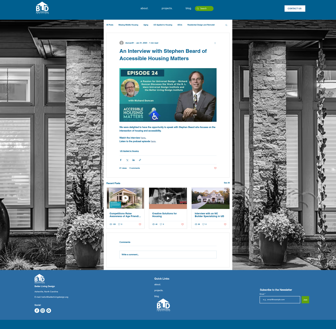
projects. (158, 290)
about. (157, 284)
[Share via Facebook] (120, 160)
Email (262, 294)
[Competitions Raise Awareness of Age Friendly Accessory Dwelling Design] (125, 198)
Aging (145, 25)
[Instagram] (42, 310)
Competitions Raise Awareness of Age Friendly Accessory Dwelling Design (125, 215)
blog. (156, 296)
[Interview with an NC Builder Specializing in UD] (211, 198)
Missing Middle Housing (128, 25)
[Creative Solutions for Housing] (168, 198)
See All (227, 183)
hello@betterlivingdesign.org (54, 297)
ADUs (179, 25)
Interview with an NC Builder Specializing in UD (209, 215)
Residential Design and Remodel (201, 25)
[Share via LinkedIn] (133, 160)
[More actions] (215, 42)
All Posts (109, 25)
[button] (144, 8)
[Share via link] (140, 160)
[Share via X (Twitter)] (127, 160)
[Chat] (37, 310)
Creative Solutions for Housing (164, 215)
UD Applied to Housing (162, 25)
